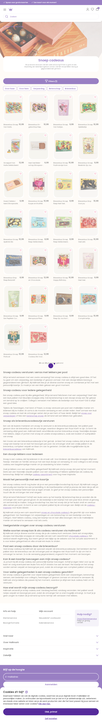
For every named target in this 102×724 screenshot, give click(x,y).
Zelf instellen (51, 718)
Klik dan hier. (45, 703)
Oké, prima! (51, 711)
